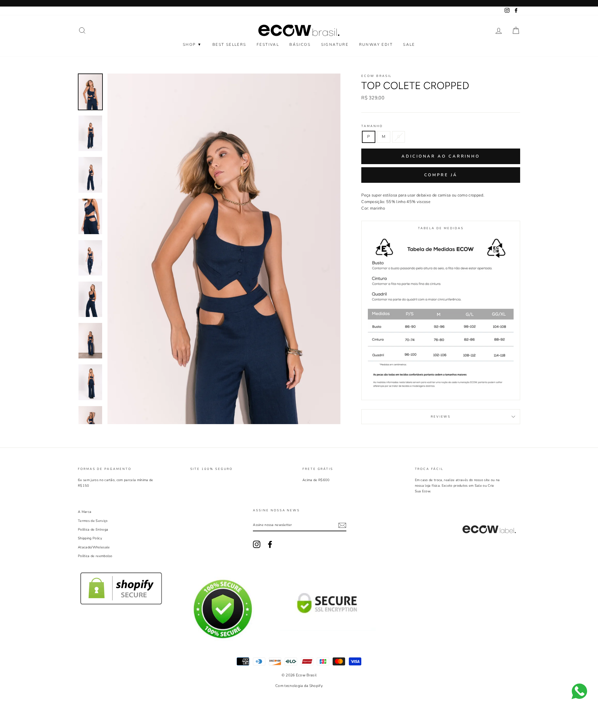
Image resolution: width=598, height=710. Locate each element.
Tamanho (371, 126)
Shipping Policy (90, 538)
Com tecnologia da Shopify (299, 685)
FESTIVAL (268, 44)
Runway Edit (376, 44)
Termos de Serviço (93, 520)
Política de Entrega (93, 529)
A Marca (84, 511)
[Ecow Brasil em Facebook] (270, 544)
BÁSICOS (300, 44)
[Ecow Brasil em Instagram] (256, 544)
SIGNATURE (335, 44)
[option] (224, 248)
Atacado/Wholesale (94, 547)
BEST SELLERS (229, 44)
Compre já (441, 175)
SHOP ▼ (192, 44)
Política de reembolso (95, 556)
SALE (409, 44)
